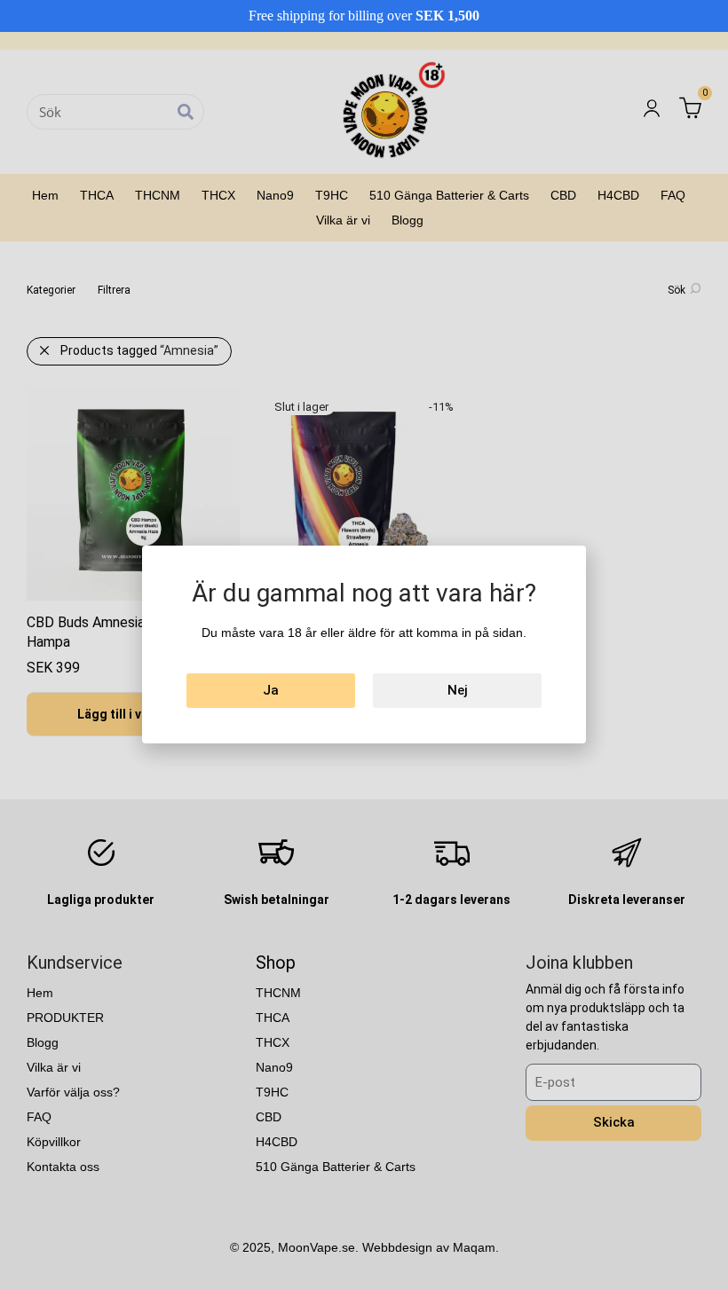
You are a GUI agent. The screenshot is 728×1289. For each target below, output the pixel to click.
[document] (364, 644)
